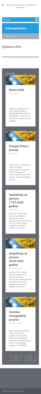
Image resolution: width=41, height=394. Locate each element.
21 (28, 358)
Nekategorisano (15, 28)
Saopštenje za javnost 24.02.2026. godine (18, 259)
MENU (7, 20)
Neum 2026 (16, 90)
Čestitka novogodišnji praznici (17, 315)
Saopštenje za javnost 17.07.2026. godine (18, 200)
